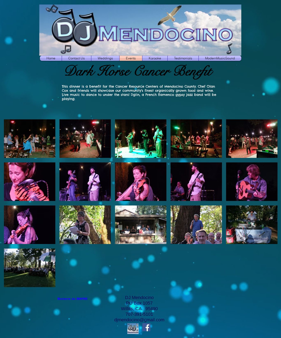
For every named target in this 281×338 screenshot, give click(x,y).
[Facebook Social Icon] (146, 327)
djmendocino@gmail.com (139, 319)
